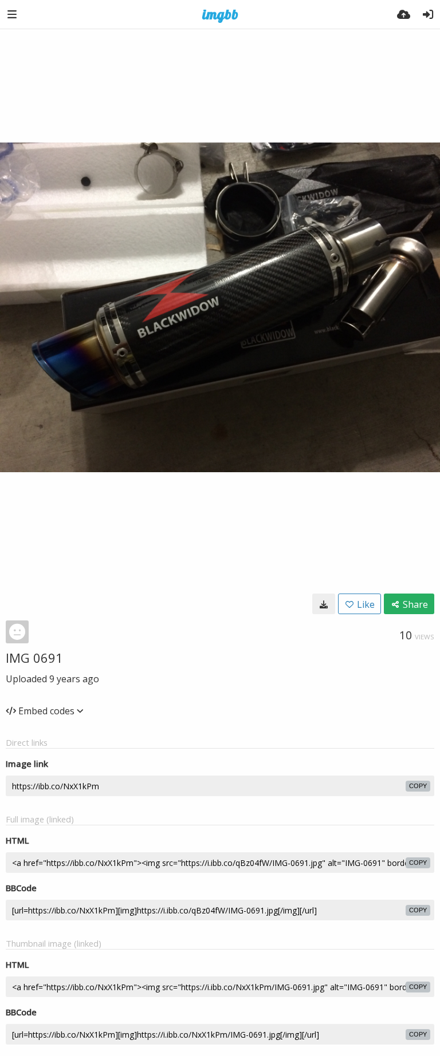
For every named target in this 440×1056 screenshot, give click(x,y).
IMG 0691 (34, 657)
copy (418, 785)
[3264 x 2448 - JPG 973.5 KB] (323, 604)
